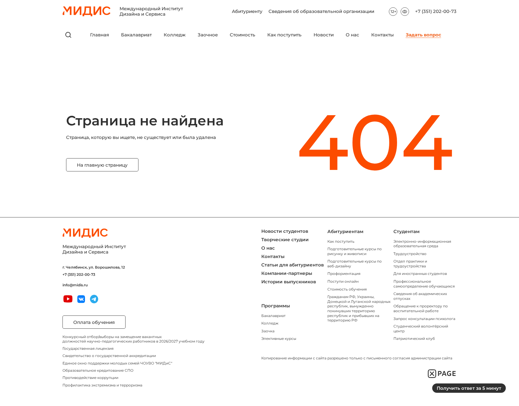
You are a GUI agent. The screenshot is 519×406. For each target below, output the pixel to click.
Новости (324, 35)
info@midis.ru (75, 285)
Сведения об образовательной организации (321, 11)
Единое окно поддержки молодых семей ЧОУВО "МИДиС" (117, 363)
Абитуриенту (247, 11)
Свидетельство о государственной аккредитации (109, 355)
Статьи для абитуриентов (292, 265)
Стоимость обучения (347, 289)
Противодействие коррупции (90, 377)
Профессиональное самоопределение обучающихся (424, 283)
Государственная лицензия (88, 348)
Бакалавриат (136, 35)
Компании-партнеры (286, 273)
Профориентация (343, 273)
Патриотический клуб (414, 338)
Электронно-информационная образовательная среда (422, 243)
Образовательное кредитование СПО (97, 370)
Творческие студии (285, 239)
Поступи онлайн (343, 281)
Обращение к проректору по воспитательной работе (420, 308)
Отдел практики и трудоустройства (410, 263)
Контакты (382, 35)
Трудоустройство (409, 253)
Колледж (175, 35)
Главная (99, 35)
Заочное (208, 35)
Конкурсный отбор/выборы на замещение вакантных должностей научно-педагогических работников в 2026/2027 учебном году (133, 338)
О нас (352, 35)
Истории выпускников (288, 282)
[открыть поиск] (68, 35)
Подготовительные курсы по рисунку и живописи (354, 251)
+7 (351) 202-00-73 (436, 11)
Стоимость (242, 35)
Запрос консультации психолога (424, 318)
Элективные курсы (278, 338)
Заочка (268, 331)
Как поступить (284, 35)
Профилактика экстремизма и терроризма (102, 385)
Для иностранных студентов (420, 273)
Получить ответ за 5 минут (469, 388)
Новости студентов (284, 231)
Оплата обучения (94, 322)
